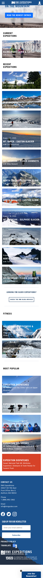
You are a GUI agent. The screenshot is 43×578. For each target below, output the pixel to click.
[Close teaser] (21, 571)
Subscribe (16, 535)
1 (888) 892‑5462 (8, 500)
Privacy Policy (8, 541)
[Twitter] (9, 514)
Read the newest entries (19, 15)
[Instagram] (15, 514)
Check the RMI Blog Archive (21, 299)
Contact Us (6, 482)
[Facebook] (3, 514)
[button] (31, 574)
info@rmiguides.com (9, 506)
